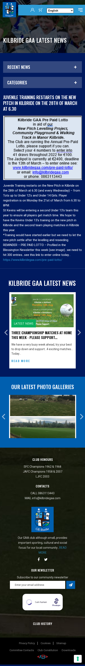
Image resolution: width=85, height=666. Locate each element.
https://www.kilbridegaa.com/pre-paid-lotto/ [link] (32, 260)
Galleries (32, 323)
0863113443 (46, 508)
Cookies (46, 658)
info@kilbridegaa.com (46, 513)
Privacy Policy (27, 658)
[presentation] (6, 340)
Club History (42, 639)
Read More (31, 379)
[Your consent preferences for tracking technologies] (78, 659)
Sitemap (61, 658)
